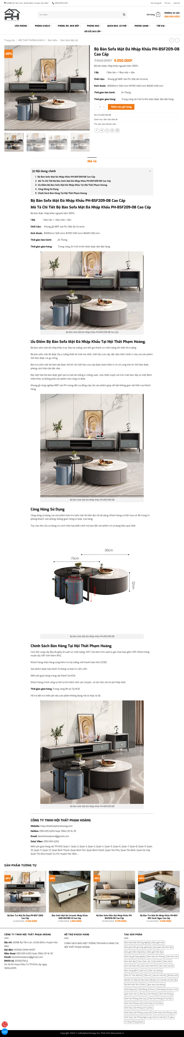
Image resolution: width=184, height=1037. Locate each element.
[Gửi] (124, 14)
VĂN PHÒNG (21, 26)
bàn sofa (101, 124)
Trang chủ (9, 40)
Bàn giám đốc (158, 942)
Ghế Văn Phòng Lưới (133, 1003)
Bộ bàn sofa (111, 124)
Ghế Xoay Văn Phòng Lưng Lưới (138, 1012)
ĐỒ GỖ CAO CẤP (92, 31)
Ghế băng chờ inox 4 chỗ (167, 989)
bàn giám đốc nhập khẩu (135, 952)
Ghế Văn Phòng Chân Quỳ (136, 998)
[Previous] (9, 88)
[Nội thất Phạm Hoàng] (18, 14)
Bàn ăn (148, 975)
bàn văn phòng (155, 970)
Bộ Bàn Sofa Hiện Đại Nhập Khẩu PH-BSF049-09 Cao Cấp (114, 917)
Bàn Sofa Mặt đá (69, 40)
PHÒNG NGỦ (93, 26)
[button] (8, 127)
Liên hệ (177, 3)
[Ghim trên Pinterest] (112, 130)
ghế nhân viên (131, 994)
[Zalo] (4, 1031)
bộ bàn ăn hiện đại (169, 980)
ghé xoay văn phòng (156, 984)
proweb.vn (119, 1033)
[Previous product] (177, 40)
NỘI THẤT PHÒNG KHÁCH (31, 40)
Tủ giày (171, 1017)
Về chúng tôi (156, 3)
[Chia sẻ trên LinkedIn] (117, 130)
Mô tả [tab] (92, 161)
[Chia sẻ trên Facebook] (96, 130)
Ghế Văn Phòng (165, 994)
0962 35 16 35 (68, 831)
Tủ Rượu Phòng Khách (134, 1022)
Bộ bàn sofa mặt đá (41, 347)
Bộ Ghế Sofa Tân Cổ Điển (135, 984)
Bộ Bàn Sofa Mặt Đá (63, 341)
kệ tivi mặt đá (159, 1017)
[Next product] (171, 40)
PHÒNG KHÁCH (42, 26)
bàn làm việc (172, 956)
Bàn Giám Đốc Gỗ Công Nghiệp (137, 942)
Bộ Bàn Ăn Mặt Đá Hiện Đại (136, 980)
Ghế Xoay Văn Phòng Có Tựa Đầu (139, 1008)
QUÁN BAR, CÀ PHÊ (117, 26)
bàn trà (144, 970)
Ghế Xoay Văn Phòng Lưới (165, 1012)
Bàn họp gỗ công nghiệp (135, 956)
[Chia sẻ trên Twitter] (102, 130)
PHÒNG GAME (142, 26)
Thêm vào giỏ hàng (121, 106)
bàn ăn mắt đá (159, 975)
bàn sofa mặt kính (149, 966)
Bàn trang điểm (131, 970)
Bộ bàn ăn (154, 980)
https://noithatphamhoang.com (56, 826)
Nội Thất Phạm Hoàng (93, 645)
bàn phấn (157, 961)
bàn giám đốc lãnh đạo (163, 947)
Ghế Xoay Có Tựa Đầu (154, 1003)
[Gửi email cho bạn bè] (107, 130)
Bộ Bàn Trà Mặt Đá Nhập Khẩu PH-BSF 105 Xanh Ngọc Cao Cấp (159, 917)
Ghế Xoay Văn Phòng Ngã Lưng (138, 1017)
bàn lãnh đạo (130, 961)
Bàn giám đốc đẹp (155, 952)
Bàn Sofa (52, 40)
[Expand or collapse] (150, 171)
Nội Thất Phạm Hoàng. (126, 341)
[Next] (84, 88)
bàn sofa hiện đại (132, 966)
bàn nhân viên (145, 961)
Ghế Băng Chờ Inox (147, 989)
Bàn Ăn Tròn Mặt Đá (133, 975)
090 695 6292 (47, 831)
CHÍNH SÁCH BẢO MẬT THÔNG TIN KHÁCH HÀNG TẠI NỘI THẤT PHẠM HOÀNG (91, 945)
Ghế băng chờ (130, 989)
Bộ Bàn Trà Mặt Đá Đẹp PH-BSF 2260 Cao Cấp (25, 917)
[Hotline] (4, 1024)
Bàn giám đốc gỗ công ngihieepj (138, 947)
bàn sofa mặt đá (166, 966)
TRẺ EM (160, 26)
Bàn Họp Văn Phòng (156, 956)
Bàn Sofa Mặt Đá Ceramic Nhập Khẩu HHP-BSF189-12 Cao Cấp (70, 917)
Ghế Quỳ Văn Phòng (148, 994)
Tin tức (167, 3)
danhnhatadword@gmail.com (53, 836)
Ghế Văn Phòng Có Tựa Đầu (160, 998)
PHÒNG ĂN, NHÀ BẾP (68, 26)
